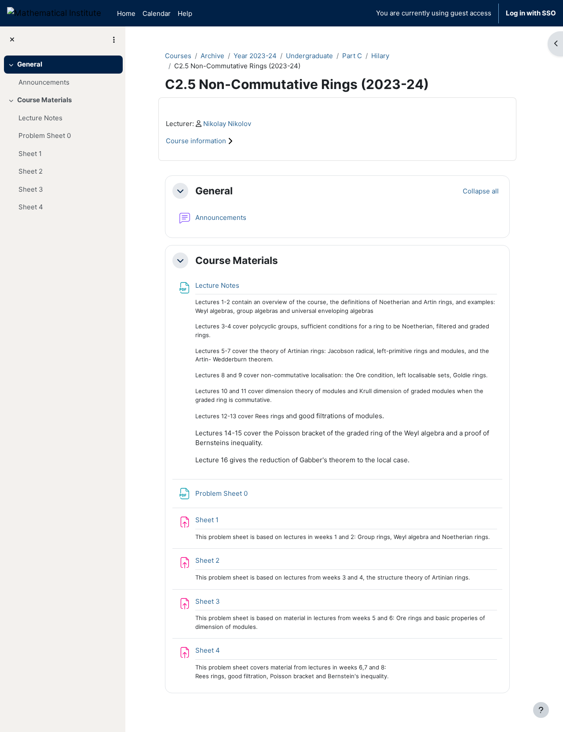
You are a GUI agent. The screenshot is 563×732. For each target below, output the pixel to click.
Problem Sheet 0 (44, 135)
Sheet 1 (30, 153)
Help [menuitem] (185, 13)
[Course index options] (114, 40)
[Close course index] (12, 40)
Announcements (43, 82)
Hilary (380, 56)
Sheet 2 (30, 171)
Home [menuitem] (126, 13)
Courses (178, 56)
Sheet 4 (30, 207)
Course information (197, 141)
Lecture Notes (40, 118)
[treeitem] (62, 73)
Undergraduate (309, 56)
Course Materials (44, 100)
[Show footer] (541, 710)
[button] (180, 191)
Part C (352, 56)
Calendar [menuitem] (157, 13)
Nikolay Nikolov (227, 123)
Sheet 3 (30, 189)
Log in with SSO (531, 13)
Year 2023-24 (255, 56)
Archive (212, 56)
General (29, 64)
